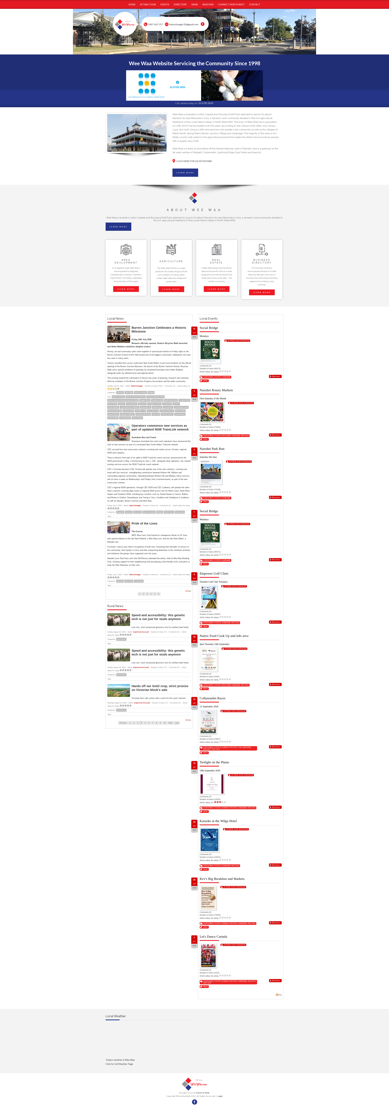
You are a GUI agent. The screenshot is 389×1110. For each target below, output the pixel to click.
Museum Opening (114, 411)
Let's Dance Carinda (213, 936)
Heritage (121, 404)
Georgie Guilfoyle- (127, 414)
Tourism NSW (128, 411)
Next (170, 723)
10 (165, 723)
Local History (131, 404)
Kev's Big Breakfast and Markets (222, 879)
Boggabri (120, 512)
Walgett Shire (145, 400)
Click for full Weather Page (119, 1064)
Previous (123, 723)
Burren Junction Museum (135, 397)
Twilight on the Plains (214, 762)
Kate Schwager (137, 386)
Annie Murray (180, 414)
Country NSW (184, 400)
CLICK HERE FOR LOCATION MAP (194, 161)
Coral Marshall (125, 418)
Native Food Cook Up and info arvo (224, 636)
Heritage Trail (140, 411)
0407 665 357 (155, 24)
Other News (169, 512)
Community (167, 404)
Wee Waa (128, 392)
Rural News (121, 639)
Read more (276, 376)
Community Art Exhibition (129, 407)
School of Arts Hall (167, 411)
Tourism (176, 404)
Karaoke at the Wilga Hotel (218, 821)
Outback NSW (157, 400)
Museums (142, 404)
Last (177, 723)
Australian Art (146, 407)
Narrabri (120, 392)
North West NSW (171, 400)
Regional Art (157, 407)
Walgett (151, 392)
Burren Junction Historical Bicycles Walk (123, 400)
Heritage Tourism (154, 404)
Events (217, 377)
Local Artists (168, 407)
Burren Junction (140, 392)
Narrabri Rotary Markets (216, 390)
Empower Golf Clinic (214, 573)
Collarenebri (244, 747)
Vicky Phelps (137, 418)
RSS (189, 591)
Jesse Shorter (113, 414)
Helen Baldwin (113, 407)
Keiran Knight (113, 418)
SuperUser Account (141, 632)
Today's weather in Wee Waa (120, 1059)
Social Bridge (209, 328)
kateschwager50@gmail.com (183, 24)
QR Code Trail (153, 411)
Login (220, 1096)
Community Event (181, 407)
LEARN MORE (185, 173)
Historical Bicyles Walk (155, 397)
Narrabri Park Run (212, 449)
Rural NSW (112, 404)
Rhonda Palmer (167, 414)
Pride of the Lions (144, 523)
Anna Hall (155, 414)
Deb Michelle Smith (143, 414)
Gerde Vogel (180, 411)
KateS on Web (202, 1093)
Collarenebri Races (212, 698)
